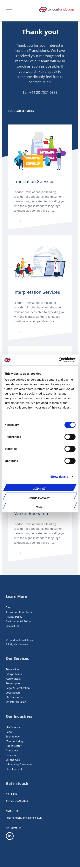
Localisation (13, 692)
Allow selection (39, 498)
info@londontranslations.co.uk (24, 817)
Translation (12, 669)
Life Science (13, 727)
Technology (13, 736)
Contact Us (12, 626)
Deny (39, 507)
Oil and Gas (13, 759)
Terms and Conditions (19, 612)
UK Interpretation (16, 702)
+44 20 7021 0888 (43, 92)
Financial (11, 755)
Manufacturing (14, 741)
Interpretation (14, 674)
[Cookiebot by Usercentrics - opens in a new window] (59, 359)
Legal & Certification (18, 688)
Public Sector (14, 746)
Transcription (13, 683)
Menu (10, 10)
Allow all (39, 488)
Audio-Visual (13, 678)
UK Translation (14, 697)
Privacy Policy (14, 616)
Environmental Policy (18, 621)
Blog (8, 607)
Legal (9, 732)
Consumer (12, 750)
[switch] (70, 437)
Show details (59, 476)
